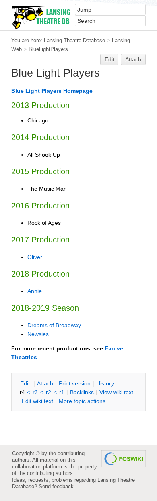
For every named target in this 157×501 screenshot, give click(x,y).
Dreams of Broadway (54, 325)
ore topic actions (82, 401)
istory (105, 383)
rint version (75, 383)
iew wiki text (116, 392)
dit (25, 383)
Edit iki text (37, 401)
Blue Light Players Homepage (52, 91)
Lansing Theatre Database (74, 40)
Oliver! (35, 257)
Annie (34, 291)
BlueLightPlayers (48, 49)
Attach (133, 59)
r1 (61, 392)
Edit (109, 59)
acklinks (82, 392)
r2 (48, 392)
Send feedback (56, 486)
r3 (35, 392)
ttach (45, 383)
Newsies (38, 334)
